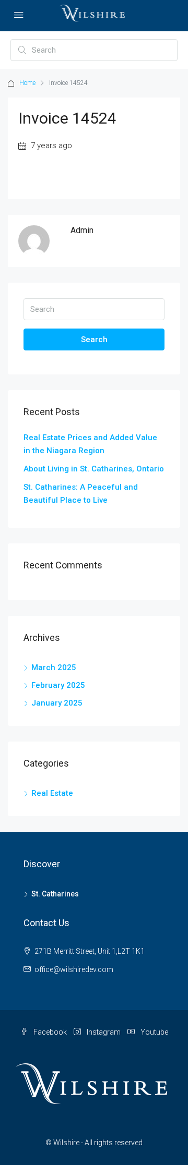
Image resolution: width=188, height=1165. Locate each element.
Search (94, 339)
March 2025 (53, 667)
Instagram (103, 1032)
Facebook (49, 1032)
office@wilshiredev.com (73, 969)
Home (27, 83)
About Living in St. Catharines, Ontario (94, 469)
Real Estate (52, 793)
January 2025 (57, 703)
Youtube (153, 1032)
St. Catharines (55, 894)
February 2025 (58, 685)
